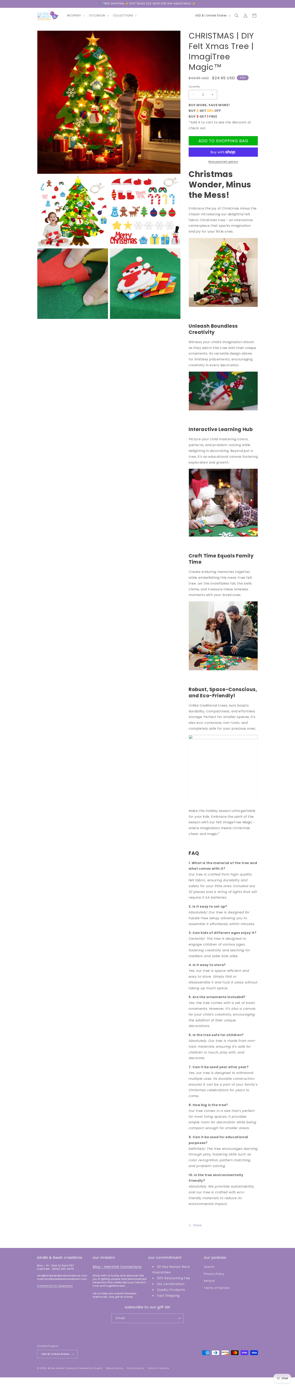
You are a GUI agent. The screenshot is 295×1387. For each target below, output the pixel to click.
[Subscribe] (179, 1318)
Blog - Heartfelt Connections (117, 1266)
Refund (209, 1281)
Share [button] (197, 1225)
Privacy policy (135, 1368)
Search (209, 1267)
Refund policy (114, 1368)
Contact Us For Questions (55, 1286)
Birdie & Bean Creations (62, 1368)
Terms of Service (217, 1288)
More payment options (223, 161)
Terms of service (158, 1368)
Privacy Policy (214, 1274)
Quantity (194, 86)
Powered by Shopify (90, 1368)
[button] (76, 15)
